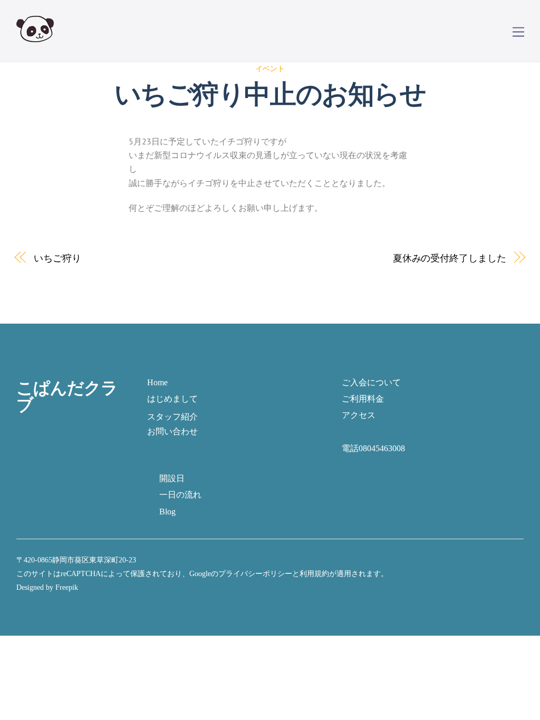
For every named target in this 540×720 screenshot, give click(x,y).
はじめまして (172, 398)
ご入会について (371, 382)
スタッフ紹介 (172, 416)
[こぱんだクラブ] (35, 35)
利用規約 (314, 573)
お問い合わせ (172, 431)
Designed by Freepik (47, 587)
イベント (270, 68)
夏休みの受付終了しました (449, 257)
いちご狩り (57, 257)
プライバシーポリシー (255, 573)
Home (157, 382)
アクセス (358, 415)
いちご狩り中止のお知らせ (270, 94)
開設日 (172, 478)
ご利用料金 (363, 398)
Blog (167, 511)
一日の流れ (180, 494)
